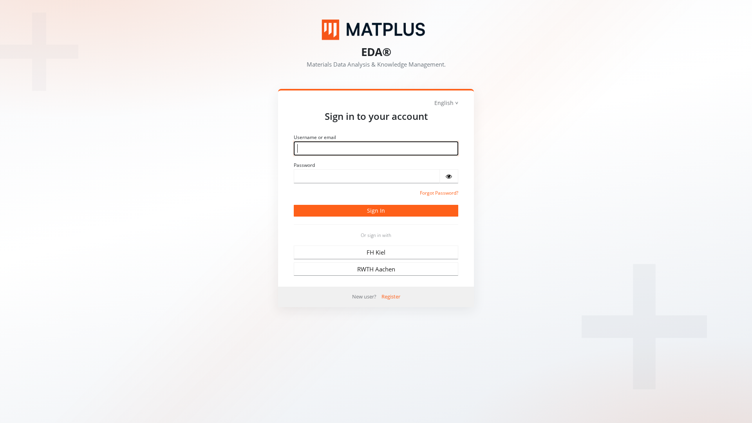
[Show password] (448, 176)
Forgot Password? (439, 193)
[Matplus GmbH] (376, 30)
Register (390, 296)
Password (304, 165)
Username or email (315, 137)
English (444, 103)
